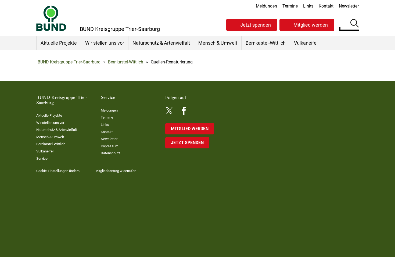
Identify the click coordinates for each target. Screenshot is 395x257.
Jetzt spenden (255, 25)
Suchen (354, 24)
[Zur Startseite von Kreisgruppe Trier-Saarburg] (51, 18)
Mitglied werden (310, 25)
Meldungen (266, 6)
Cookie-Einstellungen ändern (58, 171)
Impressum (109, 146)
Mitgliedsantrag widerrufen (115, 171)
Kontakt (326, 6)
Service (42, 158)
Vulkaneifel (306, 43)
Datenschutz (110, 153)
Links (308, 6)
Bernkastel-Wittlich (266, 43)
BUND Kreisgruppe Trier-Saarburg (69, 62)
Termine (290, 6)
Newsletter (349, 6)
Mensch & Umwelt (217, 43)
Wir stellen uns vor (104, 43)
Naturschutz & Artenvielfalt (161, 43)
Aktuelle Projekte (59, 43)
